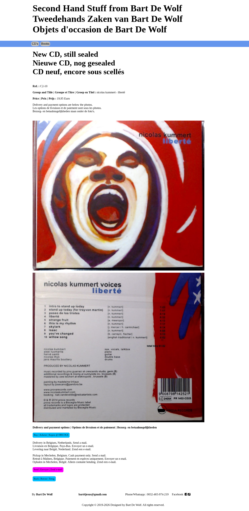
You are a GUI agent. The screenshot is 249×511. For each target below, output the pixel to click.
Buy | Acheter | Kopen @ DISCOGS (51, 435)
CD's (35, 43)
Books (45, 43)
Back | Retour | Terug (44, 479)
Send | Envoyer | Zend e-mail (48, 469)
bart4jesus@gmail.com (93, 494)
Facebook (178, 494)
